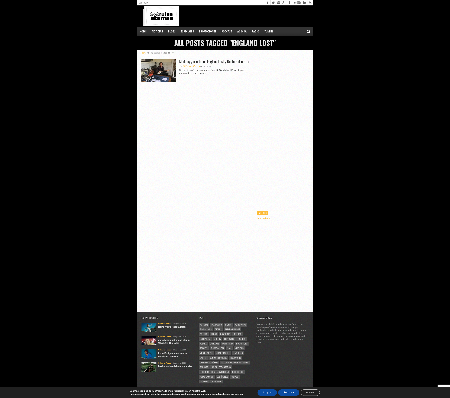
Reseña (218, 329)
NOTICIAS (157, 31)
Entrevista (205, 338)
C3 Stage (204, 381)
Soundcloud (238, 371)
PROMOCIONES (207, 31)
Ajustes (310, 392)
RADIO (255, 31)
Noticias (204, 324)
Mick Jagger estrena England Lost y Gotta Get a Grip (214, 61)
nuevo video (241, 343)
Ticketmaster (217, 348)
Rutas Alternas (264, 218)
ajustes (239, 394)
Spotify (217, 338)
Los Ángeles (222, 376)
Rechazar (289, 392)
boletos (238, 334)
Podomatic (217, 381)
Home (143, 31)
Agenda (203, 343)
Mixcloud (239, 348)
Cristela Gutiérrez (209, 362)
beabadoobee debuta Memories (175, 366)
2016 (229, 348)
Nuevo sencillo (223, 352)
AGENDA (242, 31)
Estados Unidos (232, 329)
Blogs (214, 334)
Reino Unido (240, 324)
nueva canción (207, 376)
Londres (242, 338)
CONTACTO (144, 2)
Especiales (229, 338)
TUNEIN (268, 31)
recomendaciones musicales (234, 362)
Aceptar (267, 392)
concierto (225, 334)
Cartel (203, 357)
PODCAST (226, 31)
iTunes (228, 324)
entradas (214, 343)
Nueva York (235, 357)
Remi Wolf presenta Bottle (172, 327)
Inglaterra (227, 343)
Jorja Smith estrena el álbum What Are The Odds (174, 341)
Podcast (204, 367)
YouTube (204, 334)
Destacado (216, 324)
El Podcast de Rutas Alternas (214, 371)
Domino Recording (218, 357)
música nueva (206, 352)
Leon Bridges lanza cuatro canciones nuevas (172, 354)
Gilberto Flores (191, 66)
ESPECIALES (187, 31)
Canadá (235, 376)
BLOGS (172, 31)
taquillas (238, 352)
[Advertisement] (248, 16)
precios (203, 348)
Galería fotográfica (221, 367)
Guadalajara (206, 329)
